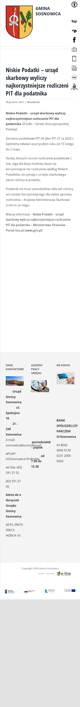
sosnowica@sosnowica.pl (23, 445)
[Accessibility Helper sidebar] (74, 4)
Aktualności (33, 102)
